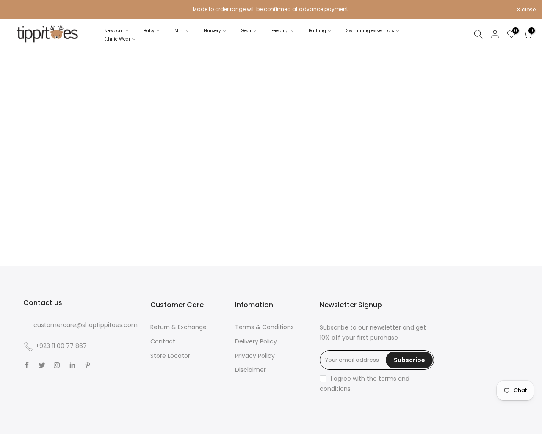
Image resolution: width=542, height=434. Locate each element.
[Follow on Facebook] (26, 365)
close (17, 9)
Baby (149, 30)
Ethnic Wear (117, 39)
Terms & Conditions (264, 327)
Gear (246, 30)
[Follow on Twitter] (42, 365)
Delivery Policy (256, 341)
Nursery (212, 30)
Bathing (317, 30)
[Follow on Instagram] (57, 365)
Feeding (280, 30)
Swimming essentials (370, 30)
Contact (162, 341)
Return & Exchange (178, 327)
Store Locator (170, 356)
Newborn (114, 30)
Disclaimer (250, 369)
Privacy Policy (255, 356)
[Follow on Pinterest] (88, 365)
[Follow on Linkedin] (72, 365)
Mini (179, 30)
